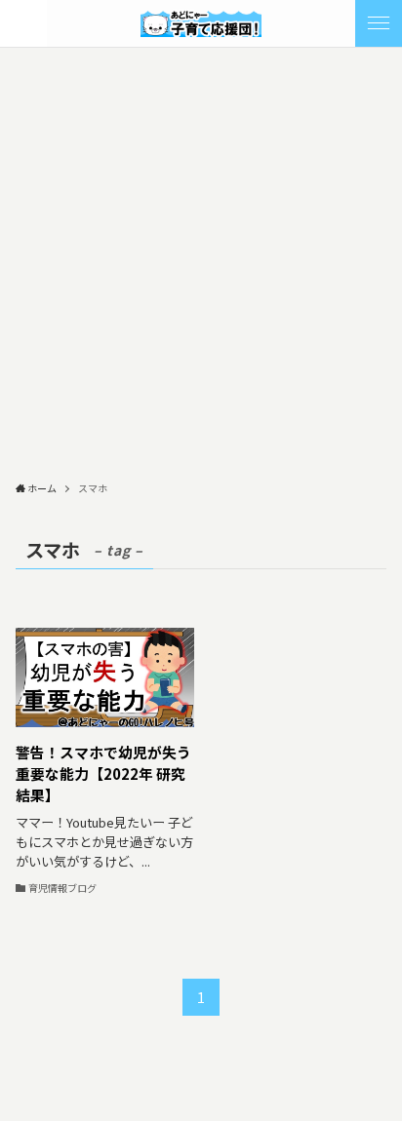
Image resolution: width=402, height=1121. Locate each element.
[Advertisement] (201, 258)
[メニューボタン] (378, 23)
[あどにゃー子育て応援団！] (201, 23)
